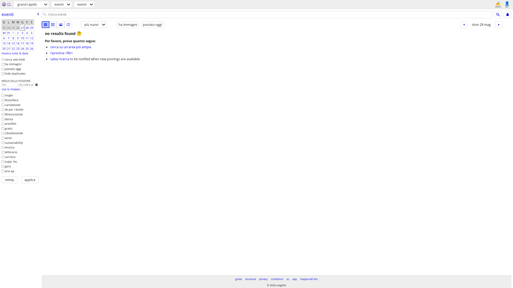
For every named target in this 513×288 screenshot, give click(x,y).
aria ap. (10, 171)
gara (8, 166)
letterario (11, 152)
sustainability (14, 143)
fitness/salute (14, 114)
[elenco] (45, 24)
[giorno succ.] (499, 24)
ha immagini (13, 64)
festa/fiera (11, 100)
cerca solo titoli (15, 59)
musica (9, 147)
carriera (10, 157)
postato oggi (13, 69)
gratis (8, 128)
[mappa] (68, 24)
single (9, 95)
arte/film (10, 124)
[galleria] (61, 24)
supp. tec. (11, 161)
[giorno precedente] (464, 24)
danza (9, 119)
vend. (8, 138)
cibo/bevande (14, 133)
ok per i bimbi (14, 109)
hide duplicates (15, 73)
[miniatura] (53, 24)
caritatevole (12, 105)
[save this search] (507, 14)
